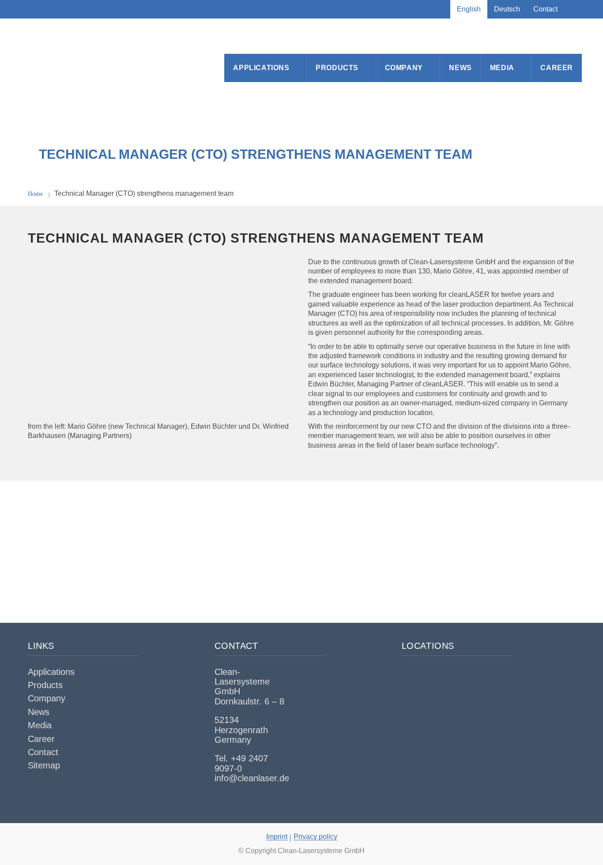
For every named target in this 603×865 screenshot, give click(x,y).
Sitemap (44, 765)
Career (556, 67)
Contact (545, 9)
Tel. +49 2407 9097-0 (241, 763)
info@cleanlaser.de (252, 778)
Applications (261, 67)
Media (502, 67)
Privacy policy (315, 836)
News (460, 67)
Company (404, 67)
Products (337, 67)
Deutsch (507, 9)
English (469, 9)
